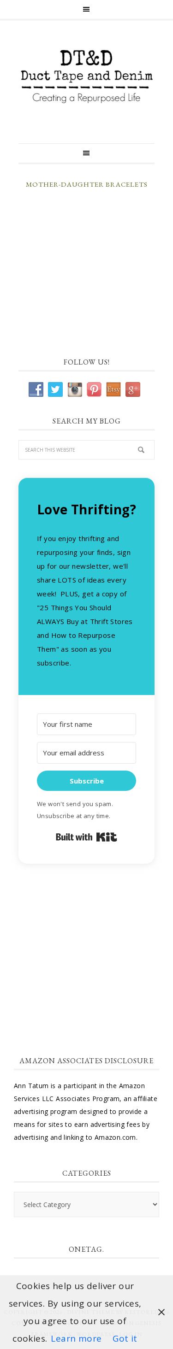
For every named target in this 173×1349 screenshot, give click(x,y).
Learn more (76, 1338)
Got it (125, 1338)
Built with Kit (86, 837)
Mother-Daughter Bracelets (87, 184)
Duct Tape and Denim (86, 77)
